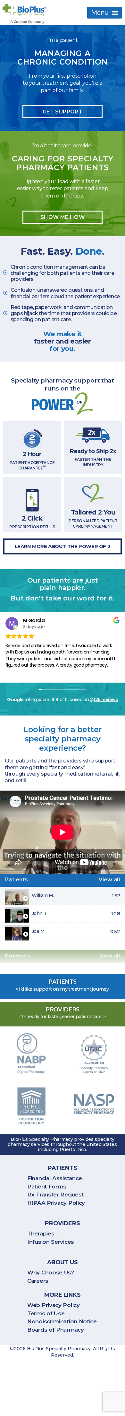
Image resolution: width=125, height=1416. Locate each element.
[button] (104, 12)
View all (109, 880)
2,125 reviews (104, 699)
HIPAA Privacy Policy (56, 1203)
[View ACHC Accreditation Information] (31, 1106)
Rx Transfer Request (55, 1194)
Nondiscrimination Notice (62, 1321)
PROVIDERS (62, 1223)
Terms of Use (45, 1313)
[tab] (62, 896)
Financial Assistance (54, 1178)
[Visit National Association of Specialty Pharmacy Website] (94, 1104)
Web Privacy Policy (53, 1305)
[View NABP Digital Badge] (31, 1053)
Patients (62, 1168)
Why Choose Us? (50, 1272)
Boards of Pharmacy (55, 1330)
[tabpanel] (62, 832)
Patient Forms (46, 1186)
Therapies (40, 1233)
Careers (37, 1281)
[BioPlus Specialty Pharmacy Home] (24, 13)
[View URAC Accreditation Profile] (94, 1054)
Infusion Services (50, 1242)
